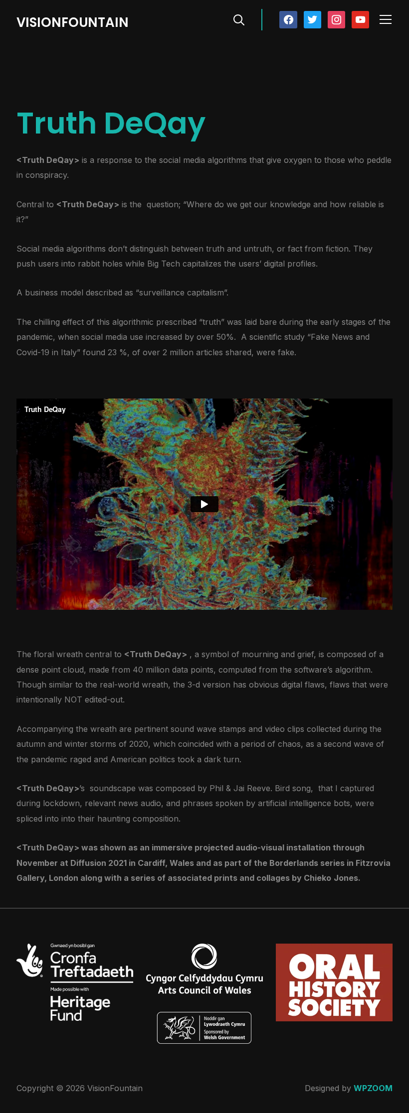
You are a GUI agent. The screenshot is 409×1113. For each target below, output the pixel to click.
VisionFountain (72, 22)
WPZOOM (373, 1088)
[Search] (239, 19)
